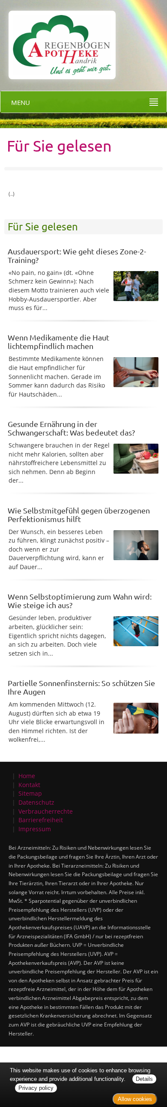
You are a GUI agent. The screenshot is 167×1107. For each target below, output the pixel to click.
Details (144, 1079)
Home (26, 776)
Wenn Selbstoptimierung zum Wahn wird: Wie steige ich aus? (80, 600)
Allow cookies (135, 1099)
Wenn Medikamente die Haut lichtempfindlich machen (58, 341)
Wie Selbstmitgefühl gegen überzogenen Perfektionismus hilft (79, 514)
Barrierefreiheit (40, 820)
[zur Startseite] (58, 39)
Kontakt (29, 785)
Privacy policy (36, 1088)
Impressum (34, 829)
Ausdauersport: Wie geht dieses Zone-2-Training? (77, 255)
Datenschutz (36, 802)
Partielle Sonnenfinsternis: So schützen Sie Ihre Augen (81, 687)
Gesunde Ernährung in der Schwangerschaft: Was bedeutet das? (71, 428)
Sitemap (30, 793)
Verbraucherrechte (45, 811)
